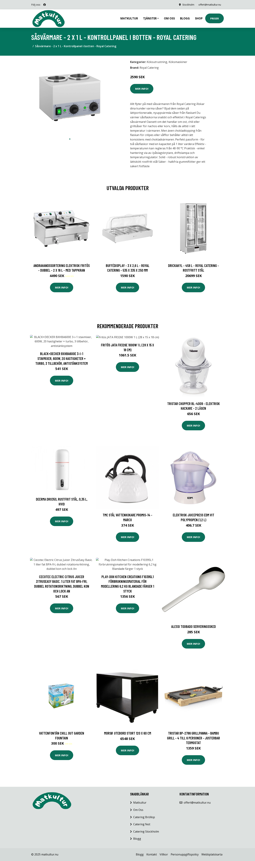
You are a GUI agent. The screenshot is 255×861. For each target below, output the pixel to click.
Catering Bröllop (144, 817)
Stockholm (188, 4)
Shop (199, 18)
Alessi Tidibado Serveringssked (193, 626)
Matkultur (129, 18)
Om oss (169, 18)
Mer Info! (141, 88)
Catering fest (141, 824)
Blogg (185, 18)
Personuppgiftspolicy (185, 854)
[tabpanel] (69, 97)
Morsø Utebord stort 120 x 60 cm (127, 733)
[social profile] (44, 4)
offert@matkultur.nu (209, 4)
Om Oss (138, 810)
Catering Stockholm (146, 831)
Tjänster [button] (150, 18)
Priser (214, 18)
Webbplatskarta (211, 854)
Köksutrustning (157, 62)
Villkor (164, 854)
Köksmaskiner (178, 62)
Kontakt (151, 854)
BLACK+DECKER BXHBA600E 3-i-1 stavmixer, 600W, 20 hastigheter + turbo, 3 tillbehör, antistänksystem (61, 358)
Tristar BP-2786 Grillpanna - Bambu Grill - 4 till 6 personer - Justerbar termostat (193, 738)
